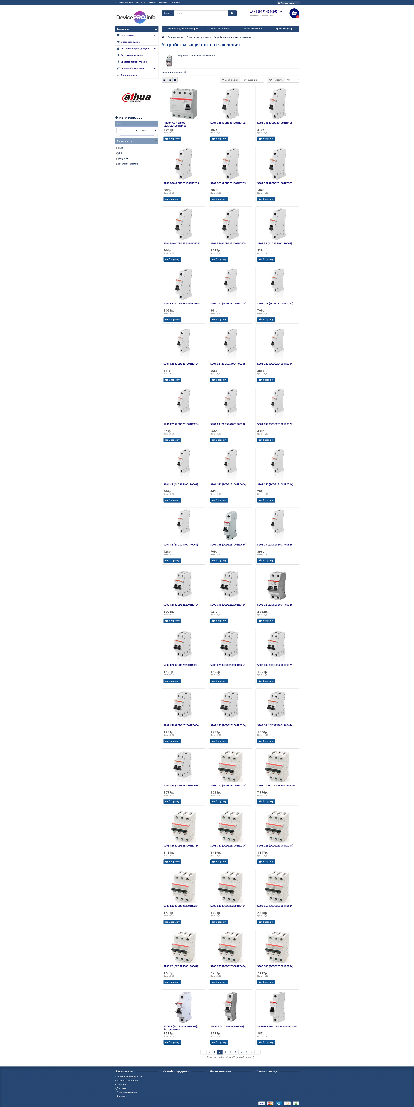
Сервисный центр (284, 28)
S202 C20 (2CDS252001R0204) (181, 664)
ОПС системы (127, 35)
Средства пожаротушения (133, 62)
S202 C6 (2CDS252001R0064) (274, 725)
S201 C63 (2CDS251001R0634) (228, 544)
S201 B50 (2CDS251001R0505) (228, 243)
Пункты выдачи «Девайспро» (183, 28)
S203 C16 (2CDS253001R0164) (181, 845)
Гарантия (152, 2)
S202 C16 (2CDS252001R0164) (228, 604)
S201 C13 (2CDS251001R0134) (275, 303)
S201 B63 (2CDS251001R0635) (181, 303)
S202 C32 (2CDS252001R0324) (275, 664)
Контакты (175, 2)
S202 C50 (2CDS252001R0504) (228, 725)
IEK (121, 153)
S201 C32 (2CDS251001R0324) (275, 424)
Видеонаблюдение (130, 42)
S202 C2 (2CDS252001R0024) (274, 604)
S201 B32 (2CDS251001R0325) (275, 183)
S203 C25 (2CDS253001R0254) (275, 845)
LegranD (123, 158)
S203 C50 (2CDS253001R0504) (275, 905)
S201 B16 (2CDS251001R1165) (275, 122)
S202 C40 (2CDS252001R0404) (181, 725)
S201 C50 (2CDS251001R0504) (275, 484)
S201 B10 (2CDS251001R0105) (228, 122)
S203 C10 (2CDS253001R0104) (228, 785)
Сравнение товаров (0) (174, 72)
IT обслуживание (253, 28)
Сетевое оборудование (132, 68)
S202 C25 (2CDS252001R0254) (228, 664)
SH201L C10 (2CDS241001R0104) (277, 1026)
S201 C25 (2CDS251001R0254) (181, 424)
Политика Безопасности (129, 1076)
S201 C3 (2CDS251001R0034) (227, 424)
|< (203, 1052)
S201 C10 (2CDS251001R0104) (228, 303)
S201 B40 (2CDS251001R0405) (181, 243)
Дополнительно (128, 75)
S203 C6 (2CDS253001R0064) (180, 966)
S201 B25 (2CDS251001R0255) (228, 183)
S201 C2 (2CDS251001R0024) (227, 363)
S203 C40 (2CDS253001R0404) (228, 905)
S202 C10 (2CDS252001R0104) (181, 604)
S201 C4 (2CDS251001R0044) (180, 484)
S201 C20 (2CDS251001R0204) (275, 363)
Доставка (140, 2)
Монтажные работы (221, 28)
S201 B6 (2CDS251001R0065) (274, 243)
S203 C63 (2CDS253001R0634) (228, 966)
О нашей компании (124, 2)
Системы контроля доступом (135, 48)
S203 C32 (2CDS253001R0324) (181, 905)
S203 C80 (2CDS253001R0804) (275, 966)
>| (257, 1052)
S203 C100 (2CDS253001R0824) (276, 785)
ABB (121, 147)
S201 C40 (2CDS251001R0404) (228, 484)
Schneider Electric (128, 163)
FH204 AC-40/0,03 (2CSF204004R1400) (175, 124)
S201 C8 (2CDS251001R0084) (274, 544)
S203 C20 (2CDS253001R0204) (228, 845)
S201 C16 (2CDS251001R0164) (181, 363)
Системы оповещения (131, 55)
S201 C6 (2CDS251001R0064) (180, 544)
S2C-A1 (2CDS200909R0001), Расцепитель (180, 1028)
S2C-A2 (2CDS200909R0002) (227, 1026)
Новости (163, 2)
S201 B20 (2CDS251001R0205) (181, 183)
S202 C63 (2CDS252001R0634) (181, 785)
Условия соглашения (127, 1080)
